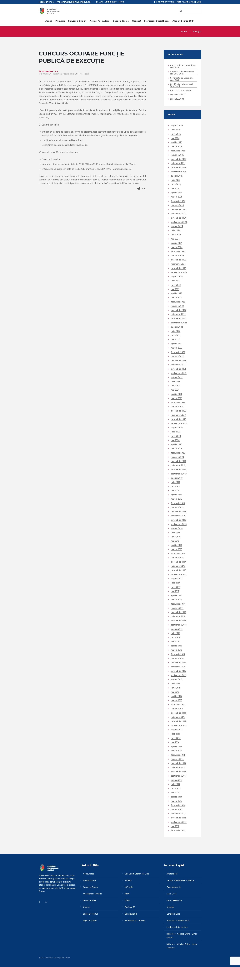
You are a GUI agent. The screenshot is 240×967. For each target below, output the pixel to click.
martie (176, 147)
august (177, 126)
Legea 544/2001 (177, 95)
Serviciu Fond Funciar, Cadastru (180, 880)
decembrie (178, 159)
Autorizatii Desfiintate (180, 91)
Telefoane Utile (186, 2)
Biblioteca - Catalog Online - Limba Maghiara (182, 946)
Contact (136, 21)
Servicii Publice (89, 900)
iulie (175, 130)
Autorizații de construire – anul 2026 (183, 66)
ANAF (127, 894)
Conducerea (88, 874)
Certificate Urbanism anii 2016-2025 (181, 85)
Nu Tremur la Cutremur (135, 920)
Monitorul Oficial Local (156, 21)
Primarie (60, 21)
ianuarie (177, 155)
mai (175, 138)
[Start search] (180, 11)
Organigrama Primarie (92, 894)
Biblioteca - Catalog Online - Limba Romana (182, 935)
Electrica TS (130, 907)
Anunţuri (197, 31)
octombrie (178, 168)
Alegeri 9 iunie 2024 (183, 21)
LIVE (199, 2)
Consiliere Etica (173, 914)
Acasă (48, 21)
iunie (176, 134)
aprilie (176, 142)
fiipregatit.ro (166, 2)
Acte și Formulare (99, 21)
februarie (178, 151)
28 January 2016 (50, 71)
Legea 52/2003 (177, 99)
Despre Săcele (121, 21)
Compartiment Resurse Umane (62, 74)
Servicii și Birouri (77, 21)
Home (184, 31)
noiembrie (178, 163)
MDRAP (128, 880)
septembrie (179, 172)
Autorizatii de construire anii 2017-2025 (182, 73)
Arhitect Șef (172, 874)
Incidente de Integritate (177, 927)
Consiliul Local (89, 880)
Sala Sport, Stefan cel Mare (137, 874)
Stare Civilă (171, 894)
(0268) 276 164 (46, 2)
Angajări (170, 907)
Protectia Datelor (174, 900)
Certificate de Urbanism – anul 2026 (182, 79)
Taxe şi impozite (174, 887)
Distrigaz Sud (131, 914)
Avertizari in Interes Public (178, 920)
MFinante (129, 887)
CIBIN (127, 900)
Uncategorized (82, 74)
